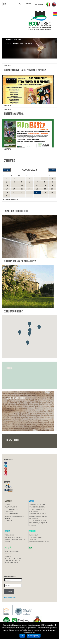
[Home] (38, 21)
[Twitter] (5, 465)
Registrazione (39, 4)
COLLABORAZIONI (11, 509)
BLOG (31, 547)
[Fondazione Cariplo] (17, 610)
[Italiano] (48, 4)
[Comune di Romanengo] (37, 621)
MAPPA (7, 518)
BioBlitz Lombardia (13, 113)
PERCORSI (32, 531)
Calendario (9, 160)
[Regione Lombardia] (17, 621)
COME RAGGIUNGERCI (13, 311)
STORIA (7, 505)
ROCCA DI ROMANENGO (37, 521)
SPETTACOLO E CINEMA (13, 558)
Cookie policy (33, 636)
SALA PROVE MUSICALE (13, 537)
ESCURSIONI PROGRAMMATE (39, 542)
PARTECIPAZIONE (11, 507)
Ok (22, 636)
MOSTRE (8, 556)
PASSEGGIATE (33, 535)
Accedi (9, 591)
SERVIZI (7, 531)
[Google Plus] (5, 468)
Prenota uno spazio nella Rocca (20, 261)
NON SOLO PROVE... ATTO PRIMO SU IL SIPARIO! (25, 69)
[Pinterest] (5, 471)
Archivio (28, 3)
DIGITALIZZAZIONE (11, 563)
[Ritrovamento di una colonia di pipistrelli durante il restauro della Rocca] (29, 236)
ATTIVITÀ (8, 547)
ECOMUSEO (8, 501)
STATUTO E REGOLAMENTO (14, 516)
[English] (54, 4)
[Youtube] (5, 474)
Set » (53, 170)
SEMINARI (8, 554)
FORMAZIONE (9, 535)
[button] (30, 325)
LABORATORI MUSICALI (13, 561)
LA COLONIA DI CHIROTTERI (16, 211)
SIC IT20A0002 (33, 518)
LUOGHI (31, 501)
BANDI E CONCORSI (11, 551)
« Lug (6, 170)
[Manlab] (8, 488)
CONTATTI (8, 521)
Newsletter (12, 440)
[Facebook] (5, 463)
